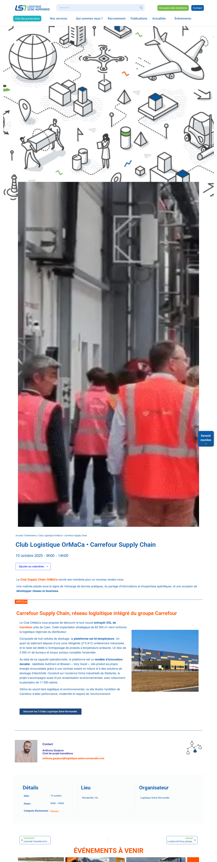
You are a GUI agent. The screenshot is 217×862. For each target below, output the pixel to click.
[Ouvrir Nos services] (69, 18)
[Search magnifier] (141, 7)
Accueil (19, 535)
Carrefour (26, 627)
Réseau (55, 811)
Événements (30, 535)
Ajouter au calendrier (32, 566)
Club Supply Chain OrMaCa (39, 579)
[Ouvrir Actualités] (168, 18)
